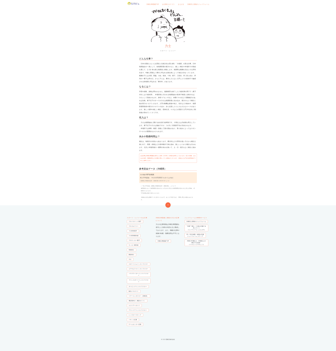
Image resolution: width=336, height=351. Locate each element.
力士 (130, 259)
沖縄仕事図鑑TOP (152, 4)
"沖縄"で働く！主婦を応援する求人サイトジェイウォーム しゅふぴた (196, 227)
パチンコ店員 (133, 319)
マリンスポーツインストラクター (138, 280)
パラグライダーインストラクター (138, 274)
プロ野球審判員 (134, 235)
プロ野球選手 (133, 231)
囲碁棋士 (131, 254)
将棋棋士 (131, 250)
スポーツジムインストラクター (138, 264)
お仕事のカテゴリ (168, 4)
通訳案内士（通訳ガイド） (137, 300)
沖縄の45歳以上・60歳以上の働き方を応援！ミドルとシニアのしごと (196, 242)
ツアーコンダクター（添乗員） (138, 296)
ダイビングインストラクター (138, 286)
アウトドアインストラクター (138, 310)
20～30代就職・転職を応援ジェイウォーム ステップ (195, 235)
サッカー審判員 (134, 245)
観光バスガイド (134, 291)
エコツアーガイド (134, 305)
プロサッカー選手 (134, 240)
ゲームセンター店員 (135, 324)
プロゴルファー (134, 226)
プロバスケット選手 (135, 221)
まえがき (181, 4)
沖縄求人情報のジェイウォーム (198, 4)
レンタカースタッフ (135, 315)
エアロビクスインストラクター (138, 268)
